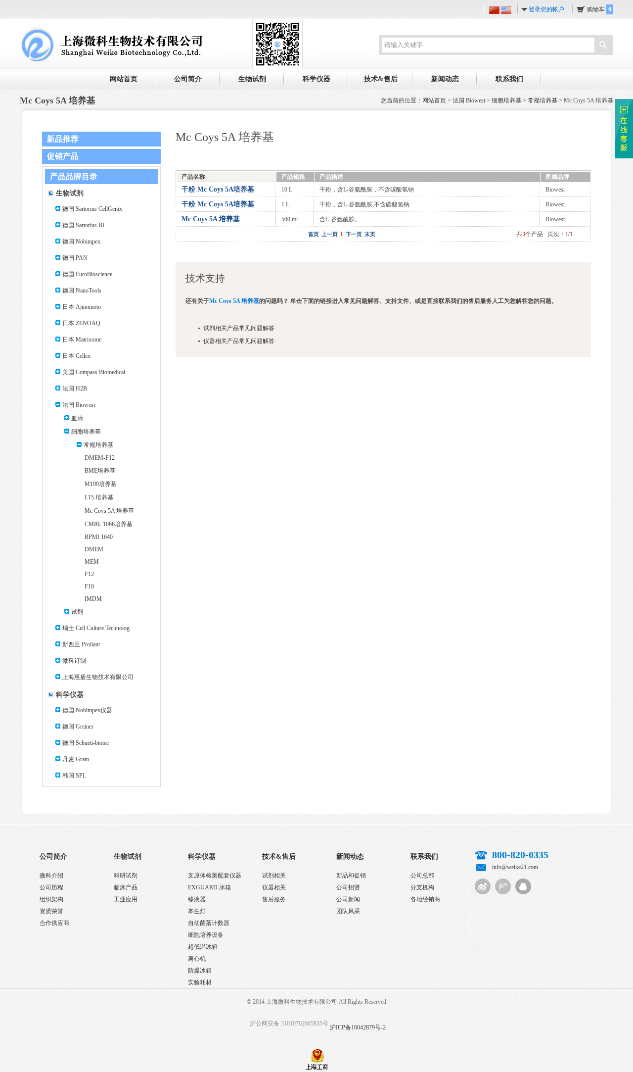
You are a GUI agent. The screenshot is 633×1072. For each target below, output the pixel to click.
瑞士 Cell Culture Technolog (96, 628)
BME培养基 (100, 470)
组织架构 (51, 899)
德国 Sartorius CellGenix (92, 208)
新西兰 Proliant (81, 644)
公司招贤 (348, 887)
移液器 (197, 899)
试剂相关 (274, 875)
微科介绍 (51, 875)
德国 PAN (75, 257)
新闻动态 (445, 79)
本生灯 (197, 911)
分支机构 (422, 887)
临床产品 (125, 887)
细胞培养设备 (206, 934)
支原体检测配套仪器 (214, 875)
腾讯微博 (503, 886)
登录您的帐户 (546, 9)
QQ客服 (523, 886)
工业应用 (125, 899)
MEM (92, 561)
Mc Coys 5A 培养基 (109, 510)
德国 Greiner (77, 726)
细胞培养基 (506, 100)
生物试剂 (252, 79)
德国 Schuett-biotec (85, 742)
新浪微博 (483, 886)
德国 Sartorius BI (83, 225)
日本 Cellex (76, 355)
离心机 (197, 958)
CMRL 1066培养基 (109, 524)
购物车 (599, 9)
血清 (77, 418)
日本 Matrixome (81, 339)
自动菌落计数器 (208, 923)
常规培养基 (542, 100)
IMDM (93, 598)
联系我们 (509, 79)
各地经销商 (425, 899)
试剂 (77, 611)
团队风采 (348, 911)
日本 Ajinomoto (81, 306)
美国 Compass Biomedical (93, 372)
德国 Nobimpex (81, 241)
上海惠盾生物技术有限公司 (98, 677)
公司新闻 (348, 899)
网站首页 (123, 79)
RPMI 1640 (99, 537)
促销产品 (63, 156)
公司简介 (188, 79)
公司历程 (51, 887)
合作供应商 (54, 923)
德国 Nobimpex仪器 (87, 710)
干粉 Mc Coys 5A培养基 (217, 189)
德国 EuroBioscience (87, 274)
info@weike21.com (515, 867)
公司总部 (422, 875)
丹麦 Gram (75, 759)
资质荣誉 (51, 911)
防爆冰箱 (200, 970)
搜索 (603, 46)
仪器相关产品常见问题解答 (238, 341)
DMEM (94, 549)
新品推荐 (63, 139)
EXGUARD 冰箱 (209, 887)
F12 (89, 574)
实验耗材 (200, 982)
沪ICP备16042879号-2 (358, 1027)
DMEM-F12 (100, 457)
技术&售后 (381, 79)
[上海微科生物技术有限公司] (111, 43)
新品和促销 (351, 875)
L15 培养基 (99, 497)
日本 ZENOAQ (81, 323)
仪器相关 (274, 887)
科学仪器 (316, 79)
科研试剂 (125, 875)
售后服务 (274, 899)
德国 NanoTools (81, 290)
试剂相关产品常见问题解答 (238, 328)
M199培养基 (101, 484)
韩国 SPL (74, 775)
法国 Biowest (468, 100)
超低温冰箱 (203, 946)
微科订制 (74, 660)
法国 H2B (74, 388)
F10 (89, 586)
